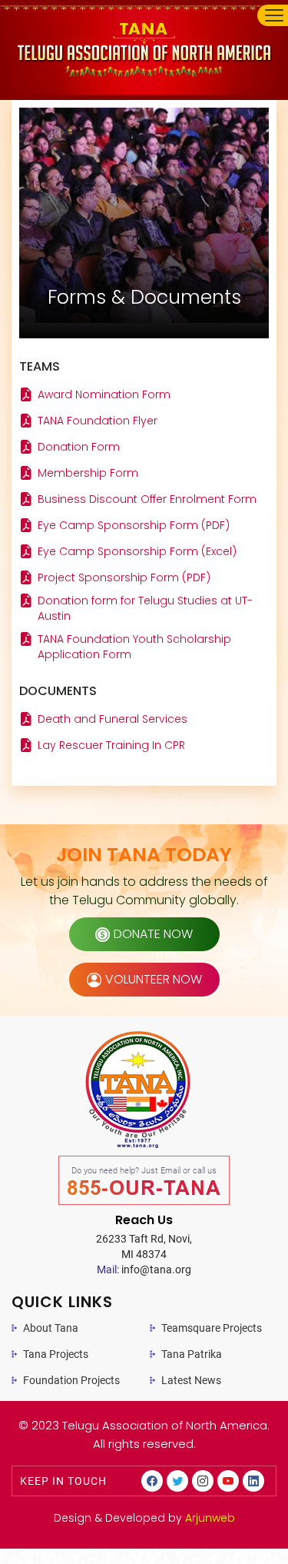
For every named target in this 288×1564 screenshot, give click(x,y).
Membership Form (88, 473)
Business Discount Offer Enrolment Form (147, 499)
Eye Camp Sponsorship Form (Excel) (137, 551)
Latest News (191, 1380)
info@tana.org (144, 1269)
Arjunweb (210, 1518)
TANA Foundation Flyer (97, 420)
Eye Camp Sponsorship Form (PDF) (134, 525)
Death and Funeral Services (112, 719)
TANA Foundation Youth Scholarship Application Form (134, 646)
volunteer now (153, 979)
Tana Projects (55, 1354)
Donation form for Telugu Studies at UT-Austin (145, 608)
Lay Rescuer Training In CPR (111, 745)
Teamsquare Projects (211, 1328)
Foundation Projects (71, 1380)
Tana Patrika (191, 1354)
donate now (153, 934)
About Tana (50, 1328)
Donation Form (79, 446)
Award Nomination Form (104, 394)
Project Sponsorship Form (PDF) (124, 577)
